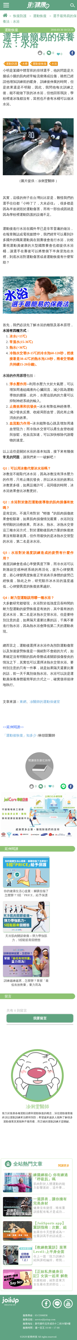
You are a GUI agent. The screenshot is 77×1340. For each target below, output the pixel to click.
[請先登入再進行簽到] (39, 766)
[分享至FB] (72, 52)
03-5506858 (41, 1315)
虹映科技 (32, 1336)
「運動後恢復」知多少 (19, 735)
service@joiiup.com (45, 1319)
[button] (6, 5)
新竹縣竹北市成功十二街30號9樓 (52, 1323)
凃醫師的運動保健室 (45, 702)
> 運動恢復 (38, 16)
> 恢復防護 (18, 16)
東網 (23, 702)
